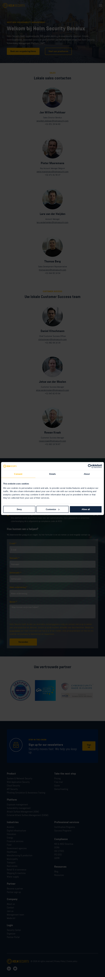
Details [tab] (52, 474)
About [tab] (87, 474)
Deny (19, 509)
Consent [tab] (18, 474)
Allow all (86, 509)
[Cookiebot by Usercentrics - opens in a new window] (90, 466)
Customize (51, 509)
